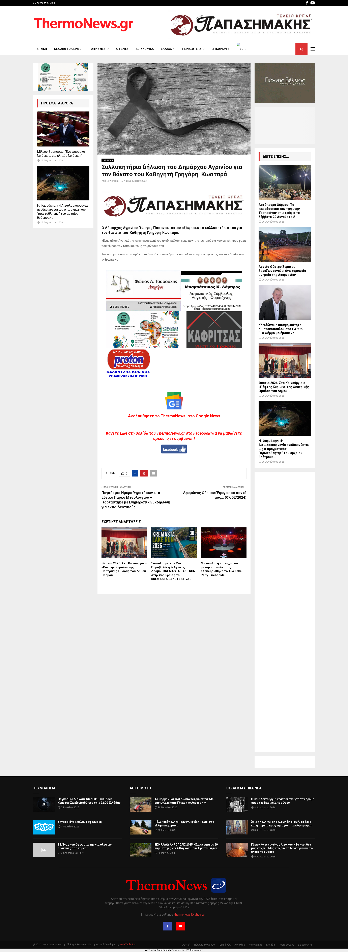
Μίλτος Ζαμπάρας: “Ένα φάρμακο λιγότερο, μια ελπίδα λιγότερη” (61, 154)
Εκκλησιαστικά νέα (244, 788)
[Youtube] (180, 926)
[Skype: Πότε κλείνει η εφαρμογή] (44, 827)
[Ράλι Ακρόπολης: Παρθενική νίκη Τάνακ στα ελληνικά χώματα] (140, 827)
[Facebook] (167, 926)
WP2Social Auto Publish (158, 950)
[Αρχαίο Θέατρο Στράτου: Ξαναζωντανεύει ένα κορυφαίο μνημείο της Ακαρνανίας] (285, 244)
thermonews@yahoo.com (190, 914)
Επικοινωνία (220, 49)
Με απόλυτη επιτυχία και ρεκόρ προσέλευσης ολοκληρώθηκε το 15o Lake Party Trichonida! (221, 569)
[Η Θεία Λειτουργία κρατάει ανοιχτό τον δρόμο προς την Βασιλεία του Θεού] (237, 804)
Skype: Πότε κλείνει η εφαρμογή (80, 821)
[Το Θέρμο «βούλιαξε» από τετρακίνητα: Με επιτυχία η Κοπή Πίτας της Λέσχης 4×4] (140, 804)
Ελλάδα (166, 49)
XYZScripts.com (194, 950)
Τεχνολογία (44, 788)
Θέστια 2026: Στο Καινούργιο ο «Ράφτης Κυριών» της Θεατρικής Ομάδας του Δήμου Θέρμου (124, 569)
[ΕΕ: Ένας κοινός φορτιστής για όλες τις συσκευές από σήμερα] (44, 850)
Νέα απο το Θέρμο (68, 49)
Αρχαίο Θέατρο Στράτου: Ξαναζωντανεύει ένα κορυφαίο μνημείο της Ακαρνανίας (282, 271)
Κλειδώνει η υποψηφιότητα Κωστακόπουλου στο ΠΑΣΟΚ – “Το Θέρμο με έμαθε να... (282, 329)
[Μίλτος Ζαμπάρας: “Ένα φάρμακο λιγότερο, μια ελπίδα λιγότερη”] (63, 128)
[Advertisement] (285, 612)
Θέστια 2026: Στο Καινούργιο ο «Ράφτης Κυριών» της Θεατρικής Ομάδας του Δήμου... (284, 387)
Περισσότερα (191, 49)
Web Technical (128, 944)
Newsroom (113, 180)
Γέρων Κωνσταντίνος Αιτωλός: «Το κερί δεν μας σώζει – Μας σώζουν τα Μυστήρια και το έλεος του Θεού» (282, 848)
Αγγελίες (122, 49)
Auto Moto (140, 788)
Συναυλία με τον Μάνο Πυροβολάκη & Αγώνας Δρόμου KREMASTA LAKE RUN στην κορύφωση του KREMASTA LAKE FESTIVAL (173, 571)
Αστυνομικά (145, 49)
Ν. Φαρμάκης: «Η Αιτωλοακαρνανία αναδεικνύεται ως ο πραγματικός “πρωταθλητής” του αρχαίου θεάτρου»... (62, 212)
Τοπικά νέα (97, 49)
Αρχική (42, 49)
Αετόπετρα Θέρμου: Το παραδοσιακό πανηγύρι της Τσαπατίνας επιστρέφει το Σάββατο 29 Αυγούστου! (279, 211)
